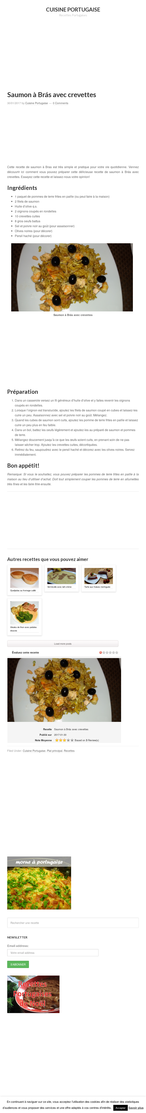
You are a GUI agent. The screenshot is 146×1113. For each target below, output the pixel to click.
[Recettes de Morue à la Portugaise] (39, 907)
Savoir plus (136, 1108)
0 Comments (60, 103)
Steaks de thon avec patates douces (23, 629)
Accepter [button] (120, 1108)
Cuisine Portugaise (73, 9)
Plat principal (54, 751)
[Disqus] (73, 807)
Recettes (69, 751)
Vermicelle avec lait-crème (59, 586)
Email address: (18, 946)
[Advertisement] (76, 59)
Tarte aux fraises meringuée (97, 586)
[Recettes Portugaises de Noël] (33, 1011)
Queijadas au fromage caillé (23, 590)
